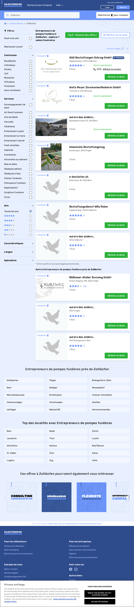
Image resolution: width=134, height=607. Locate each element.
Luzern (95, 438)
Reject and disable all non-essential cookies (100, 594)
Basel (52, 431)
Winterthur (12, 445)
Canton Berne (16, 23)
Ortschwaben (56, 402)
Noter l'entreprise (11, 550)
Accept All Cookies (99, 602)
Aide (58, 5)
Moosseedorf (98, 387)
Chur (51, 453)
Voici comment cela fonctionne (82, 550)
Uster (94, 460)
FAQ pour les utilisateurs (14, 546)
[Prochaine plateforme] (128, 497)
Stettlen (96, 402)
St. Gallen (11, 453)
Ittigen (52, 380)
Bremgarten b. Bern (101, 380)
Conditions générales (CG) (15, 577)
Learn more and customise (100, 586)
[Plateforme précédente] (5, 497)
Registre (123, 7)
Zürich (95, 431)
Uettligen (11, 409)
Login (107, 7)
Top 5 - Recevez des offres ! (82, 35)
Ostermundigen (14, 402)
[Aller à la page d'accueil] (14, 5)
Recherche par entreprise (39, 5)
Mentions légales (11, 573)
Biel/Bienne (98, 445)
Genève (53, 445)
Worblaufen (12, 380)
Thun (52, 438)
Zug (51, 460)
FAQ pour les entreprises (79, 546)
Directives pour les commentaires (18, 554)
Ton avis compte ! (68, 524)
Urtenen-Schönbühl (102, 395)
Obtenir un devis (116, 77)
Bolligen (53, 387)
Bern (9, 387)
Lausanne (11, 438)
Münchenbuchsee (15, 395)
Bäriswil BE (54, 409)
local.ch (72, 580)
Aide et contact (11, 569)
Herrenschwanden (101, 409)
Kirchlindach (55, 395)
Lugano (10, 460)
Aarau (95, 453)
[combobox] (44, 15)
